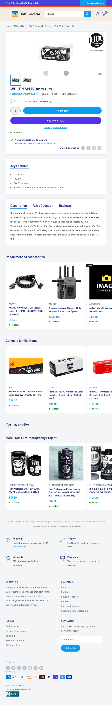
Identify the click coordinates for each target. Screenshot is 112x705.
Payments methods (16, 631)
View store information (46, 143)
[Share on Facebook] (83, 147)
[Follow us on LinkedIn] (41, 668)
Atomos (12, 304)
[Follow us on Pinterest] (24, 668)
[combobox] (64, 14)
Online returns (13, 626)
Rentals (65, 601)
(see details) (19, 546)
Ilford (52, 388)
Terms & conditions (16, 640)
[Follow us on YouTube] (30, 668)
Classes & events (70, 606)
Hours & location (69, 596)
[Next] (66, 73)
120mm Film (20, 26)
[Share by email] (100, 147)
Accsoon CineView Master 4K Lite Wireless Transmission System (65, 310)
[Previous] (45, 73)
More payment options (55, 127)
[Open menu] (7, 14)
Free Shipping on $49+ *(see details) (23, 3)
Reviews (65, 205)
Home (8, 26)
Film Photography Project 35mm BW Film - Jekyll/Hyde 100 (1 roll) (24, 490)
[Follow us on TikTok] (36, 668)
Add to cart (62, 110)
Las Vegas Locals (95, 3)
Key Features (19, 166)
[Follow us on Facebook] (8, 668)
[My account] (97, 13)
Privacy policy (13, 645)
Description (18, 205)
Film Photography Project (40, 26)
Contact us (66, 592)
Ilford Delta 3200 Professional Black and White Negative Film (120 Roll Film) (66, 395)
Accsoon (53, 304)
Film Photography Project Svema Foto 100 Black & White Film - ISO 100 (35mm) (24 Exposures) (64, 492)
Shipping (10, 635)
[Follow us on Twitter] (13, 668)
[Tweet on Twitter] (94, 147)
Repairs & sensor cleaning (74, 610)
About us (65, 587)
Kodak (12, 387)
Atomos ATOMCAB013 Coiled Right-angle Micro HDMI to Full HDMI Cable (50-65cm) (26, 311)
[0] (104, 14)
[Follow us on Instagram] (19, 668)
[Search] (87, 14)
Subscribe (70, 648)
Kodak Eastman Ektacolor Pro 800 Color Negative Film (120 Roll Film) (25, 393)
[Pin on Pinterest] (88, 147)
